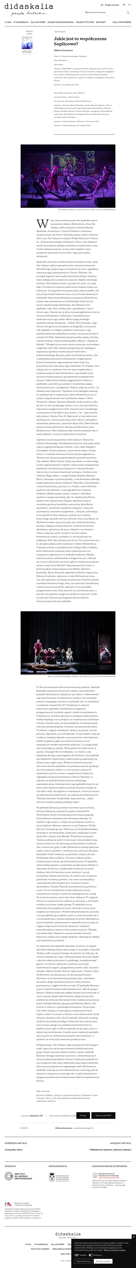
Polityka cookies (40, 1249)
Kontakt (101, 22)
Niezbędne (83, 1255)
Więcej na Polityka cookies (114, 1250)
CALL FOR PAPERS (122, 22)
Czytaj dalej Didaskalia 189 (27, 45)
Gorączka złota (13, 1150)
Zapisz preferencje (84, 1262)
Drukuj (83, 1116)
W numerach (21, 22)
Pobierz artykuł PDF (103, 1116)
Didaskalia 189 (36, 1116)
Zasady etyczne (85, 22)
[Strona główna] (29, 9)
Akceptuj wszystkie (103, 1262)
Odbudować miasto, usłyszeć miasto (110, 1150)
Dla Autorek (38, 22)
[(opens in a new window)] (24, 1176)
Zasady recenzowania (60, 22)
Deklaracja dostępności (65, 1249)
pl (124, 5)
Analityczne (98, 1255)
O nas (8, 22)
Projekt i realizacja (68, 1261)
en (129, 5)
